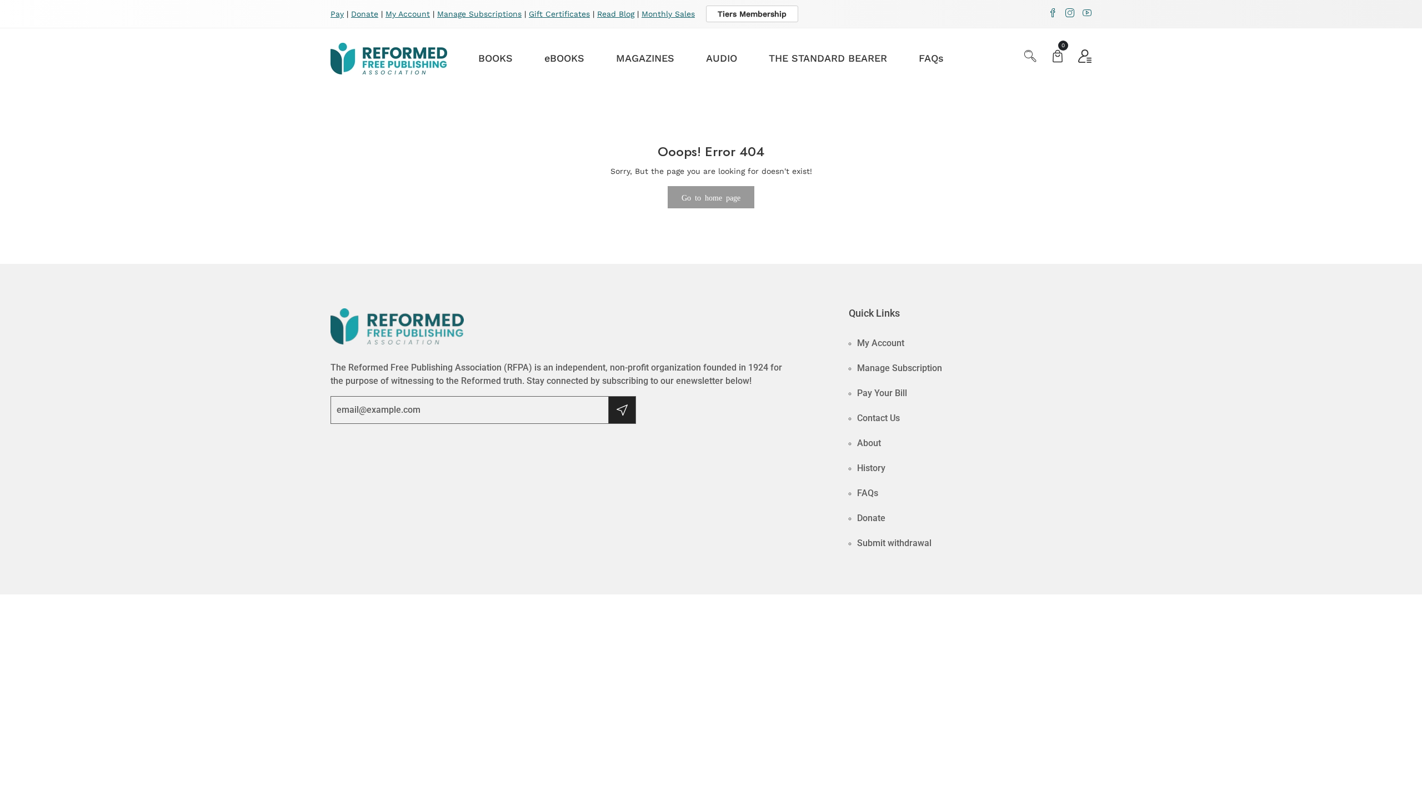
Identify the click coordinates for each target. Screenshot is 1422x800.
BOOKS (495, 58)
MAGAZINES (645, 58)
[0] (1057, 57)
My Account (407, 13)
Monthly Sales (668, 13)
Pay (337, 13)
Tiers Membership (752, 13)
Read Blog (615, 13)
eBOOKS (564, 58)
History (871, 468)
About (869, 443)
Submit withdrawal (894, 543)
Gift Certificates (559, 13)
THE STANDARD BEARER (828, 58)
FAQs (931, 58)
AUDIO (721, 58)
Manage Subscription (899, 368)
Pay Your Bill (882, 393)
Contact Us (878, 418)
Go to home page (711, 197)
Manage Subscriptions (479, 13)
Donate (364, 13)
